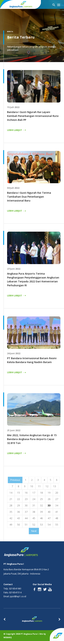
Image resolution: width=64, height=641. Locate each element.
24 (33, 499)
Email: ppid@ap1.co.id (15, 596)
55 (56, 524)
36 (18, 511)
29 (18, 505)
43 (18, 518)
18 (41, 492)
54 (49, 524)
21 (10, 499)
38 (33, 511)
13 (54, 486)
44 (26, 518)
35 (10, 511)
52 (33, 524)
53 (41, 524)
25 (41, 499)
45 (33, 518)
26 (49, 499)
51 (26, 524)
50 (18, 524)
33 (49, 505)
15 (18, 492)
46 (41, 518)
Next (34, 531)
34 (56, 505)
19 (49, 492)
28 (10, 505)
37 (26, 511)
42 (10, 518)
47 (49, 518)
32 (41, 505)
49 (10, 524)
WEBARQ (8, 637)
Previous (15, 480)
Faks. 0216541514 (13, 593)
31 (33, 505)
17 (33, 492)
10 (31, 486)
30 (26, 505)
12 (47, 486)
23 (26, 499)
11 (39, 486)
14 (10, 492)
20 (56, 492)
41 (56, 511)
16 (26, 492)
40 (49, 511)
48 (56, 518)
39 (41, 511)
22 (18, 499)
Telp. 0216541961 (13, 589)
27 (56, 499)
